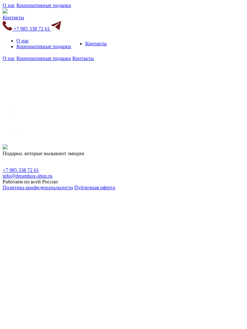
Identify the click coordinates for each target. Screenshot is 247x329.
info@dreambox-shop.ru (27, 176)
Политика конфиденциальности (38, 187)
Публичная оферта (94, 187)
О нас (9, 5)
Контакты (13, 17)
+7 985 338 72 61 (31, 28)
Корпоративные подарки (43, 5)
